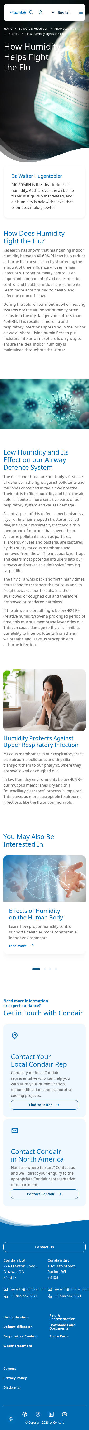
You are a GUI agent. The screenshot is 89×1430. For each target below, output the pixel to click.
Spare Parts (59, 1336)
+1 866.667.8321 (24, 1296)
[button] (36, 969)
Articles (14, 34)
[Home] (17, 12)
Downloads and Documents (62, 1327)
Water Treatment (17, 1345)
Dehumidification (18, 1326)
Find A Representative (62, 1317)
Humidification (16, 1317)
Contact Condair (40, 1194)
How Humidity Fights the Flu (45, 34)
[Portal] (31, 12)
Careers (9, 1368)
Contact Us (44, 1247)
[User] (40, 12)
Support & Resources (33, 28)
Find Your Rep (41, 1104)
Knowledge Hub (65, 28)
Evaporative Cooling (20, 1336)
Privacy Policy (15, 1378)
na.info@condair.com (28, 1289)
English (64, 12)
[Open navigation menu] (81, 12)
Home (8, 28)
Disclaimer (12, 1387)
